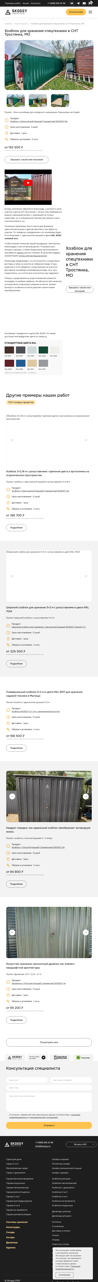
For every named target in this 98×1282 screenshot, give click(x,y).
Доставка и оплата (61, 1231)
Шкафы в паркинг (60, 1159)
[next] (86, 440)
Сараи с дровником (15, 1172)
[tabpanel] (49, 185)
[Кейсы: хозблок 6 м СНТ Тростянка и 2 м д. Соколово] (28, 187)
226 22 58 (44, 1142)
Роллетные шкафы (61, 1164)
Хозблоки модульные (62, 1205)
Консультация (76, 12)
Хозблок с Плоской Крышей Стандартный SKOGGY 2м (38, 847)
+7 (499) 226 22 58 (56, 3)
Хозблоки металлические (64, 1183)
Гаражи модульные (15, 1183)
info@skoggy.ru (43, 1146)
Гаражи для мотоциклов (18, 1192)
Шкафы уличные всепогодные (66, 1168)
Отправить (49, 1125)
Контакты (35, 3)
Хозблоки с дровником (63, 1187)
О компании (58, 1226)
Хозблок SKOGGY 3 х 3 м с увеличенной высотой (36, 711)
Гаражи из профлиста (16, 1210)
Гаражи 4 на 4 (13, 1205)
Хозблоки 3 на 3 (60, 1192)
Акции (26, 3)
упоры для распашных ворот (33, 255)
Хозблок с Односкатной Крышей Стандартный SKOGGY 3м (40, 491)
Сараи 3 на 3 (12, 1164)
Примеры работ (13, 3)
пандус (20, 252)
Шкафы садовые (60, 1172)
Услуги (55, 1235)
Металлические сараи (17, 1168)
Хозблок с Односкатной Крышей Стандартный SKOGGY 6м (39, 121)
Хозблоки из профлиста (63, 1201)
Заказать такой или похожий (26, 159)
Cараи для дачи (13, 1159)
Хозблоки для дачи (61, 1178)
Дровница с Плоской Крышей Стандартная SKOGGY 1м (39, 983)
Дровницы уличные (61, 1211)
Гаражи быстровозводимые (19, 1178)
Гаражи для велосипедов (18, 1214)
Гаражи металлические (17, 1187)
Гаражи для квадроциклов (19, 1201)
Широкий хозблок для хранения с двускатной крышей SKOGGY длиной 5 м (49, 627)
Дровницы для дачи (61, 1216)
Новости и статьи (60, 1244)
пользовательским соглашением (44, 1117)
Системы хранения (17, 1222)
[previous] (12, 440)
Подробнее (16, 527)
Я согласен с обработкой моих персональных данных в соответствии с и (44, 1116)
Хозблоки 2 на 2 (59, 1196)
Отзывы (55, 1240)
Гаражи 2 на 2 (13, 1196)
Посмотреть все (49, 1042)
